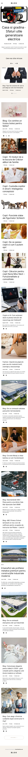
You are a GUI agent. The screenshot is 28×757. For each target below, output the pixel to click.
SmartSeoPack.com (19, 749)
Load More (13, 737)
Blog (14, 3)
